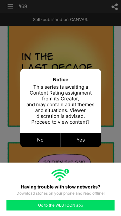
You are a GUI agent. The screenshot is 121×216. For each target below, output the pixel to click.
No (40, 140)
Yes (80, 140)
